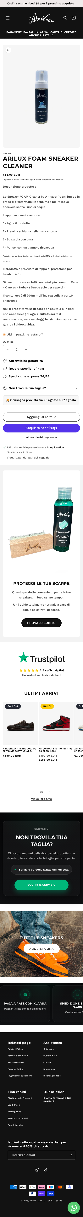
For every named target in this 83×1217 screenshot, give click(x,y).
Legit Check (14, 1105)
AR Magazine (14, 1112)
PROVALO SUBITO (41, 623)
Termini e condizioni (18, 1056)
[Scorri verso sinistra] (33, 792)
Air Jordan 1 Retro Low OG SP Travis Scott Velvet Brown (19, 750)
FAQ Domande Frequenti (20, 1098)
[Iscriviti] (71, 1155)
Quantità (8, 341)
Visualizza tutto (41, 798)
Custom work (50, 1056)
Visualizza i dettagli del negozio (28, 457)
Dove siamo (49, 1069)
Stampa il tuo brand (18, 1118)
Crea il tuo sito (15, 1125)
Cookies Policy (15, 1069)
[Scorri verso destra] (50, 792)
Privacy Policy (15, 1049)
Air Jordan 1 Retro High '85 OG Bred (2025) (55, 750)
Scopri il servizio (41, 884)
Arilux (32, 1200)
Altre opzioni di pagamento (41, 437)
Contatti (47, 1062)
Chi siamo (48, 1049)
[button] (7, 18)
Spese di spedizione (30, 180)
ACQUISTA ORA (41, 948)
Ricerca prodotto (52, 1076)
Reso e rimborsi (16, 1062)
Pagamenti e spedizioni (20, 1076)
